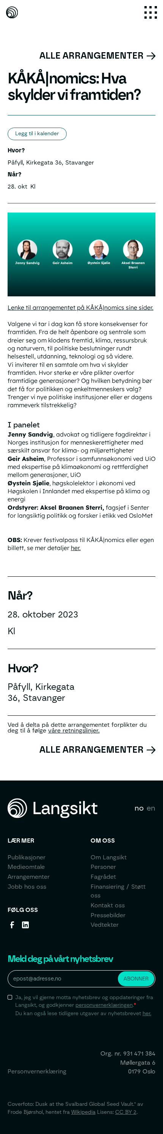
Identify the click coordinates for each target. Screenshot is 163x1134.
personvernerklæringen (104, 1005)
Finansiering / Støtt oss (118, 891)
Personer (103, 866)
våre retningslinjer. (74, 730)
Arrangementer (29, 876)
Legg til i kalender (37, 133)
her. (76, 548)
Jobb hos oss (27, 886)
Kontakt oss (108, 905)
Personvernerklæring (37, 1071)
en (151, 808)
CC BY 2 (125, 1112)
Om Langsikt (109, 857)
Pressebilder (108, 915)
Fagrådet (103, 876)
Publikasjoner (26, 857)
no (139, 808)
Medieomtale (26, 866)
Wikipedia (83, 1112)
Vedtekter (105, 924)
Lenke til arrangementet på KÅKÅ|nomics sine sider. (81, 307)
